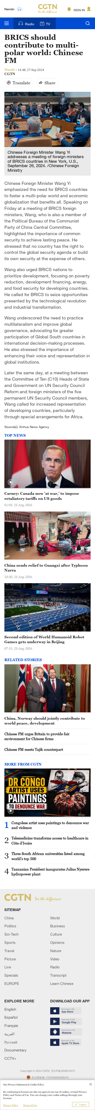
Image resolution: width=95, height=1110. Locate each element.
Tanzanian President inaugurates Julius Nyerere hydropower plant (50, 871)
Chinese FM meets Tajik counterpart (33, 749)
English (10, 1009)
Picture (10, 959)
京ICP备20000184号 (63, 1071)
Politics (10, 926)
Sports (10, 942)
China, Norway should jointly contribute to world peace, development (44, 720)
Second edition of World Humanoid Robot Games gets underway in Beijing (44, 639)
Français (11, 1025)
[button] (10, 482)
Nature (55, 950)
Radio (29, 24)
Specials (11, 975)
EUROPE (11, 983)
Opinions (57, 942)
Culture (56, 934)
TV (48, 24)
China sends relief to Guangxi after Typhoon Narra (46, 567)
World (55, 918)
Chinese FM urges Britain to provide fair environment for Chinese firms (36, 736)
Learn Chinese (61, 983)
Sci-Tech (11, 934)
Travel (9, 950)
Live (7, 967)
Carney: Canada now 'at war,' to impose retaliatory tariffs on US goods (41, 495)
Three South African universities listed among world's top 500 (48, 856)
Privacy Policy (10, 1105)
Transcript (58, 975)
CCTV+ (10, 1058)
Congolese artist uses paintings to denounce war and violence (50, 825)
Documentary (15, 1050)
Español (11, 1017)
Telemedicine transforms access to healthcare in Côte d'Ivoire (49, 840)
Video (54, 959)
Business (57, 926)
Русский (10, 1042)
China (9, 918)
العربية (9, 1034)
